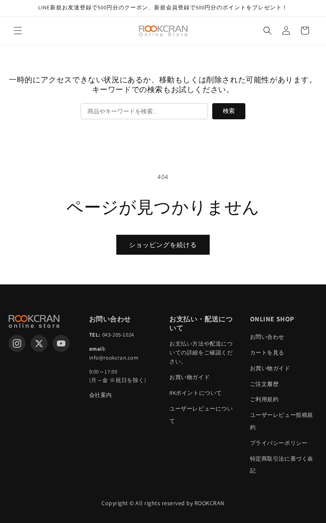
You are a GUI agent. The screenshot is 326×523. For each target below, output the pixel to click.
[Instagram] (16, 343)
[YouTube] (61, 343)
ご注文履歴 (264, 384)
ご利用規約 (264, 399)
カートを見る (267, 352)
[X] (39, 343)
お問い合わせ (267, 336)
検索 (229, 110)
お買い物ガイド (189, 377)
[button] (17, 30)
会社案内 (100, 395)
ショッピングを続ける (163, 245)
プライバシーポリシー (279, 443)
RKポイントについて (195, 392)
